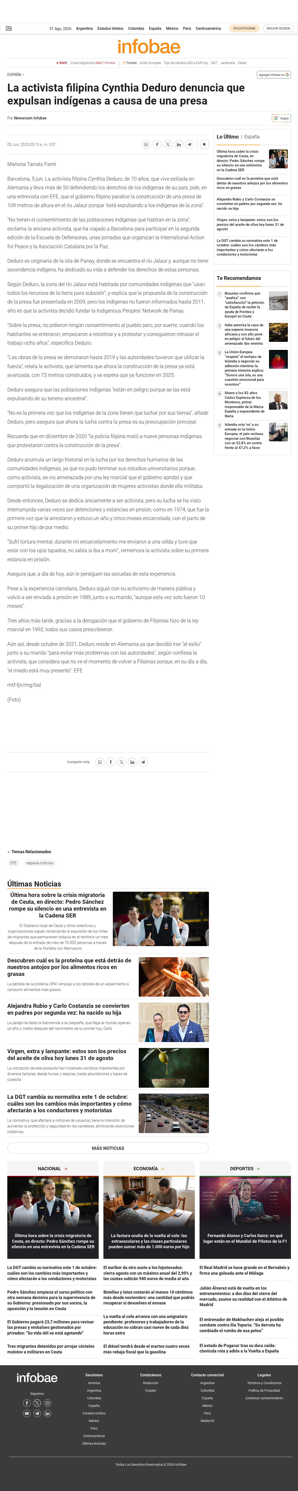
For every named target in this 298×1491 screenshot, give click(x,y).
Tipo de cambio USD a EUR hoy (186, 63)
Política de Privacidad (264, 1390)
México (172, 28)
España (155, 28)
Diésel (242, 63)
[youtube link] (27, 1413)
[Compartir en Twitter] (167, 144)
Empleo (150, 1390)
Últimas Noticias (94, 1443)
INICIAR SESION (278, 28)
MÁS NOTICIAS (108, 1148)
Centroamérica (208, 28)
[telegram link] (37, 1413)
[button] (8, 28)
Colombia (136, 28)
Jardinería (227, 63)
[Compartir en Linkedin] (178, 144)
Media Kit (207, 1421)
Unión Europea (150, 63)
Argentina (84, 28)
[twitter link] (37, 1403)
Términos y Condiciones (264, 1383)
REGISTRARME (244, 28)
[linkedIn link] (47, 1413)
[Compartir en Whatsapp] (146, 144)
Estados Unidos (110, 28)
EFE (13, 863)
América (94, 1383)
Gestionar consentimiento (264, 1398)
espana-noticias (40, 863)
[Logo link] (149, 46)
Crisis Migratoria (92, 63)
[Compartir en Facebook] (157, 144)
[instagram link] (47, 1403)
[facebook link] (27, 1403)
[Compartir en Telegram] (189, 144)
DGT (214, 63)
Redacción (150, 1383)
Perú (187, 28)
